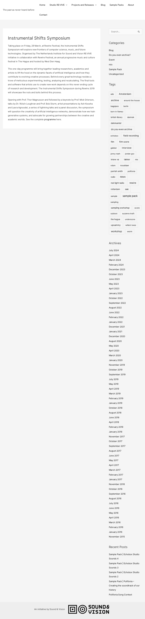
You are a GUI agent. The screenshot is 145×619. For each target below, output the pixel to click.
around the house (132, 100)
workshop (116, 231)
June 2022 (114, 312)
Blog (103, 5)
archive (115, 100)
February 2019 (116, 398)
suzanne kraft (128, 213)
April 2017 (114, 465)
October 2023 (116, 274)
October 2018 (115, 407)
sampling (114, 202)
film (112, 142)
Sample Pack (115, 69)
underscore (130, 219)
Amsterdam (125, 94)
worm (129, 231)
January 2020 (115, 360)
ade (112, 94)
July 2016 (113, 503)
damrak (130, 117)
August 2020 (115, 341)
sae (127, 189)
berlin (125, 106)
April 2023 (114, 288)
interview (126, 147)
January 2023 (116, 293)
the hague (115, 219)
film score (124, 142)
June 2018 (114, 417)
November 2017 (117, 436)
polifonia (131, 171)
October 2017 (115, 441)
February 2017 (116, 474)
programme (50, 119)
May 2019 (113, 384)
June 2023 (114, 279)
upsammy (116, 225)
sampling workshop (120, 208)
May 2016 (113, 513)
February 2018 (116, 427)
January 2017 (115, 479)
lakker (127, 159)
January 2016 (115, 532)
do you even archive (121, 129)
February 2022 (116, 317)
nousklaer (124, 165)
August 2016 (115, 498)
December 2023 (117, 269)
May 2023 (114, 283)
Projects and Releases (83, 5)
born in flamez (117, 111)
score (137, 208)
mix (110, 64)
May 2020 (114, 345)
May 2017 (113, 460)
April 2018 (114, 422)
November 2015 (117, 536)
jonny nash (115, 154)
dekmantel (116, 123)
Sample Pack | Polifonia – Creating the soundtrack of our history (124, 585)
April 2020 (114, 350)
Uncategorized (116, 74)
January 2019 (115, 403)
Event (112, 59)
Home (42, 5)
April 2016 (114, 517)
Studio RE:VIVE (57, 5)
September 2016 (117, 493)
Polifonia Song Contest (120, 594)
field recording (131, 135)
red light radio (117, 183)
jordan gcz (129, 154)
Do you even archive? (120, 55)
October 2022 (116, 298)
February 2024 (116, 264)
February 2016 (116, 527)
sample (114, 196)
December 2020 (117, 336)
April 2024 (114, 255)
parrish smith (117, 171)
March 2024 (115, 260)
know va (115, 159)
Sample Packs (117, 5)
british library (116, 117)
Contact (43, 14)
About (131, 5)
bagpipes (115, 106)
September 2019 (117, 374)
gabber (114, 148)
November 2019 (117, 365)
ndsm (113, 165)
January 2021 (115, 331)
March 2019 (115, 393)
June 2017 (114, 455)
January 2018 (115, 431)
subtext (114, 213)
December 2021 (117, 326)
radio (113, 177)
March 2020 (115, 355)
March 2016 (115, 522)
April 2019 (114, 388)
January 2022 (115, 322)
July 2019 (113, 379)
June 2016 (114, 508)
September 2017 (117, 446)
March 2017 (115, 470)
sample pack (130, 195)
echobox (114, 136)
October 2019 (115, 369)
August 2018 (115, 412)
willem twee (130, 225)
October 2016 (115, 489)
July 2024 (114, 250)
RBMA (123, 177)
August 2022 (115, 307)
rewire (132, 183)
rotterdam (115, 189)
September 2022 (117, 303)
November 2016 (117, 484)
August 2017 (115, 450)
